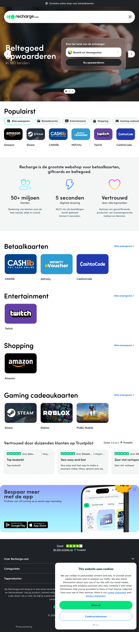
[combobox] (93, 52)
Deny (96, 625)
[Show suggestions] (118, 52)
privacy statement (96, 595)
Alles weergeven (123, 246)
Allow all (96, 605)
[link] (15, 524)
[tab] (18, 121)
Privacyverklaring (24, 626)
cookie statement (116, 592)
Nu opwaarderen (93, 62)
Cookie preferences (96, 616)
